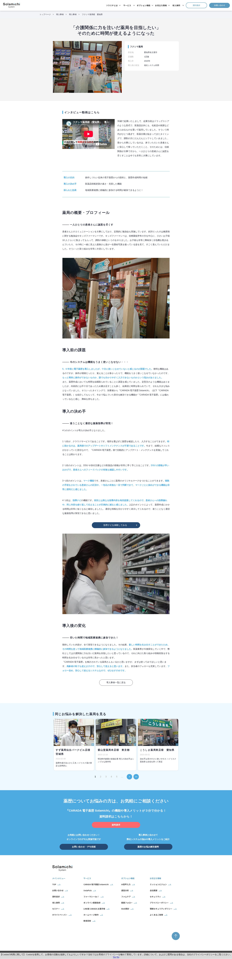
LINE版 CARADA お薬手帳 (94, 908)
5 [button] (116, 776)
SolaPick (88, 890)
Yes (114, 957)
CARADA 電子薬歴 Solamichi (96, 884)
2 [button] (100, 776)
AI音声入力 (125, 884)
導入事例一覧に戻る (116, 682)
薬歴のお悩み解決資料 (148, 847)
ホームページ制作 (91, 914)
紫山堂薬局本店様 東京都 (114, 750)
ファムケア (126, 896)
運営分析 (125, 890)
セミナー (56, 908)
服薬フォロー (127, 902)
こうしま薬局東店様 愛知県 (157, 750)
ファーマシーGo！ (91, 896)
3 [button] (106, 776)
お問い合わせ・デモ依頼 (84, 847)
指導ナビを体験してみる (115, 525)
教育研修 (87, 920)
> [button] (129, 775)
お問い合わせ (222, 5)
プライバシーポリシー (159, 902)
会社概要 (153, 890)
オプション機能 (143, 5)
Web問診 (125, 908)
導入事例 (176, 5)
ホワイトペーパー (59, 914)
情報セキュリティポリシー (161, 908)
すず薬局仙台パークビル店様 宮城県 (74, 752)
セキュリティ (155, 896)
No (118, 957)
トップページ (45, 14)
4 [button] (111, 776)
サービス (127, 5)
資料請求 (200, 5)
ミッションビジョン (158, 884)
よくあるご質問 (156, 914)
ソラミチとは (112, 5)
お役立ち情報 (161, 5)
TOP (54, 884)
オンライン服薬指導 (92, 902)
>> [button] (136, 775)
